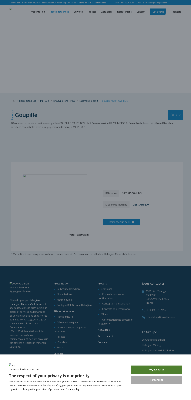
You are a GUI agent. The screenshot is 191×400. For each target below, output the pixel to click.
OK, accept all (156, 369)
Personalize (156, 380)
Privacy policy (72, 389)
